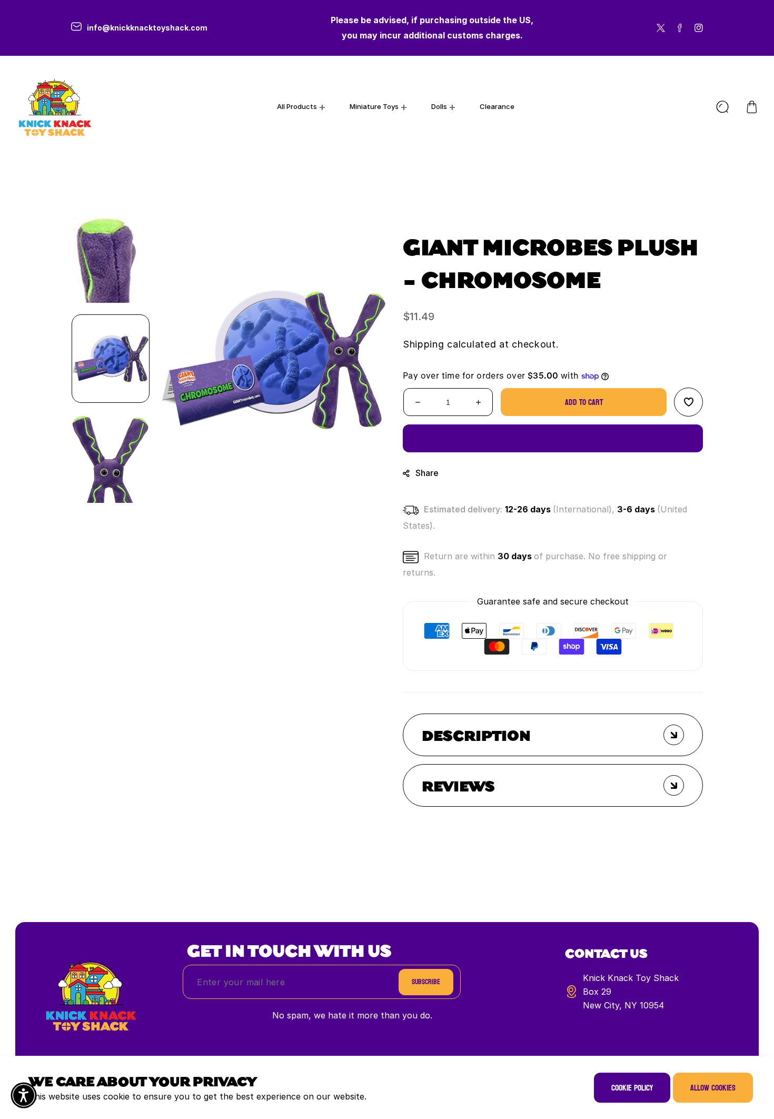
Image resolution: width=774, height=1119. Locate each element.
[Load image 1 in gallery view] (111, 358)
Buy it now (553, 438)
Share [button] (427, 473)
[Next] (110, 522)
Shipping (423, 344)
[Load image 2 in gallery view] (111, 458)
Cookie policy (632, 1087)
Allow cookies (713, 1087)
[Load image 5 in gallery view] (111, 258)
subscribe (426, 981)
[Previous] (110, 195)
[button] (752, 107)
